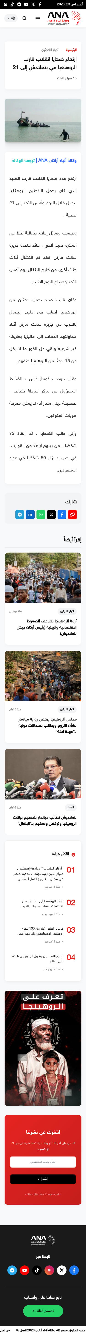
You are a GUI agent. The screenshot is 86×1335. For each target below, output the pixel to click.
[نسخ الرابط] (72, 514)
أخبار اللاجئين (50, 50)
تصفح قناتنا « (43, 1311)
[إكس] (62, 1270)
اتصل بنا (21, 1330)
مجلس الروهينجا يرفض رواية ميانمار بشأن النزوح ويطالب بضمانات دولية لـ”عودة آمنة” (47, 726)
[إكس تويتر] (33, 5)
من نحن (5, 1330)
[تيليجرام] (19, 5)
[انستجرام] (5, 5)
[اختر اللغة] (11, 18)
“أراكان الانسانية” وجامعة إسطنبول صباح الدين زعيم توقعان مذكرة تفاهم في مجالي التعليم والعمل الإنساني (38, 874)
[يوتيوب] (26, 5)
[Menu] (37, 18)
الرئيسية (71, 50)
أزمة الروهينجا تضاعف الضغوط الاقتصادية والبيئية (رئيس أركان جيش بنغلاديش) (47, 627)
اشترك (43, 1179)
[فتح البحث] (24, 18)
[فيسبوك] (40, 5)
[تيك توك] (12, 5)
